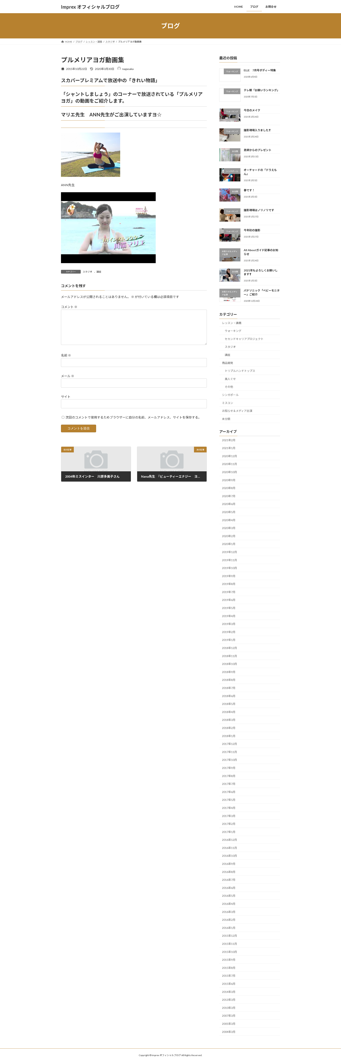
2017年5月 (228, 800)
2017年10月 (229, 760)
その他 (229, 387)
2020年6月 (228, 504)
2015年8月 (228, 967)
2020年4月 (228, 520)
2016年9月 (228, 863)
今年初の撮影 (252, 230)
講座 (98, 271)
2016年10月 (229, 856)
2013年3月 (228, 999)
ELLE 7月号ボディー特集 (260, 70)
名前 (66, 355)
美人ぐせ (230, 379)
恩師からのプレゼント (257, 150)
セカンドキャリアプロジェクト (244, 339)
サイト (65, 396)
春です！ (249, 190)
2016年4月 (228, 903)
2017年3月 (228, 816)
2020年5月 (228, 512)
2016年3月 (228, 911)
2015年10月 (229, 951)
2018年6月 (228, 696)
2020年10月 (229, 472)
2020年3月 (228, 528)
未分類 (226, 419)
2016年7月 (228, 879)
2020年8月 (228, 488)
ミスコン (227, 403)
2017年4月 (228, 807)
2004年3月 (228, 1031)
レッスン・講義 (231, 323)
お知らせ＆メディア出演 (237, 410)
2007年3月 (228, 1015)
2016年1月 (228, 927)
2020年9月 (228, 480)
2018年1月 (228, 736)
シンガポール (230, 394)
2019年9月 (228, 576)
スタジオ (87, 271)
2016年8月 (228, 872)
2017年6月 (228, 792)
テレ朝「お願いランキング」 (262, 90)
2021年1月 (228, 448)
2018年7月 (228, 688)
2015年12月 (229, 936)
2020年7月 (228, 496)
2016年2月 (228, 919)
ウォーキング (233, 330)
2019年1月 (228, 640)
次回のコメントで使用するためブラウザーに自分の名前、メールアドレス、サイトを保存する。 (133, 417)
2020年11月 (229, 464)
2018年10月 (229, 664)
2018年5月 (228, 704)
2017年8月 (228, 776)
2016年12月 (229, 839)
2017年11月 (229, 752)
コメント (69, 307)
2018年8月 (228, 680)
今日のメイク (252, 110)
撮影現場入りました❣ (257, 130)
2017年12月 (229, 743)
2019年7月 (228, 592)
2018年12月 (229, 648)
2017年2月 (228, 823)
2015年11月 (229, 943)
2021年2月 (228, 440)
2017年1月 (228, 832)
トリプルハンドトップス (240, 370)
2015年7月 (228, 976)
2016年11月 (229, 847)
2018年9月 (228, 672)
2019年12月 (229, 552)
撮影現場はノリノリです (259, 210)
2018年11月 (229, 656)
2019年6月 (228, 600)
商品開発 (227, 363)
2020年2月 (228, 536)
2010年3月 (228, 1007)
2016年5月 (228, 896)
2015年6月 (228, 983)
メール (67, 376)
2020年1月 (228, 544)
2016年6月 (228, 887)
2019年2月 (228, 632)
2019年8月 (228, 584)
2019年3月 (228, 624)
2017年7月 (228, 783)
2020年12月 (229, 456)
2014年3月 (228, 991)
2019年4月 (228, 616)
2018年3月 (228, 720)
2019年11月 (229, 560)
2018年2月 (228, 728)
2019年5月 (228, 608)
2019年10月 (229, 568)
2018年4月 (228, 712)
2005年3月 (228, 1023)
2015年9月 (228, 959)
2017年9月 (228, 768)
